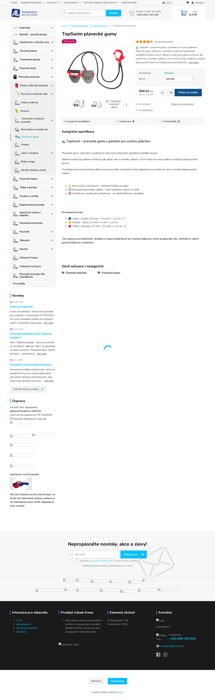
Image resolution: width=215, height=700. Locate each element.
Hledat (113, 13)
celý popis (194, 62)
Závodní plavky (28, 50)
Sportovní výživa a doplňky (30, 214)
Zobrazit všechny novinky (26, 389)
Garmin (24, 249)
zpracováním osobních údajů (102, 561)
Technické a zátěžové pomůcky (32, 120)
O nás (19, 620)
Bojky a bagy (28, 161)
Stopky (25, 144)
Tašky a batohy (28, 187)
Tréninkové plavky (30, 59)
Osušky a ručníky (29, 196)
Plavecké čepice (28, 178)
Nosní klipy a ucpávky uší (34, 129)
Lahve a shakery (29, 153)
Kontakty (21, 631)
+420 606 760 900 (147, 15)
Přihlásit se (131, 554)
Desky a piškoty (29, 102)
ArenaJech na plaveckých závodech (31, 364)
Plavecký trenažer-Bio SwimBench (32, 275)
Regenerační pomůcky (32, 204)
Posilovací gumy (30, 136)
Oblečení (25, 240)
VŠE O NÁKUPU (71, 2)
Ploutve (24, 110)
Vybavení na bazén (30, 266)
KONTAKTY (52, 2)
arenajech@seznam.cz (172, 646)
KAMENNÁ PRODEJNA (31, 2)
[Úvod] (34, 13)
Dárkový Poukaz (29, 257)
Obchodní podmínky (26, 628)
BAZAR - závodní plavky (33, 34)
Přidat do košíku (188, 92)
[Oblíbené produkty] (187, 3)
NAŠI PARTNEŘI (129, 2)
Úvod (64, 25)
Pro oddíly (19, 283)
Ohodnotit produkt (164, 41)
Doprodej (25, 27)
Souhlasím (117, 681)
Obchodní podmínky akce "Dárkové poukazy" (31, 335)
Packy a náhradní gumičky (34, 85)
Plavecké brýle (28, 68)
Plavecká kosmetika (31, 223)
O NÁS (14, 2)
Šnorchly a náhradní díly (34, 93)
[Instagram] (166, 655)
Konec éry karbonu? (21, 306)
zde (121, 692)
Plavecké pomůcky (29, 76)
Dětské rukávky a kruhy (33, 170)
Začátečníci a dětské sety (34, 42)
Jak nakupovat (23, 624)
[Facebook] (159, 655)
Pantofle (25, 231)
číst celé (48, 322)
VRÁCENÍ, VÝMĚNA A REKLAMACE (100, 2)
